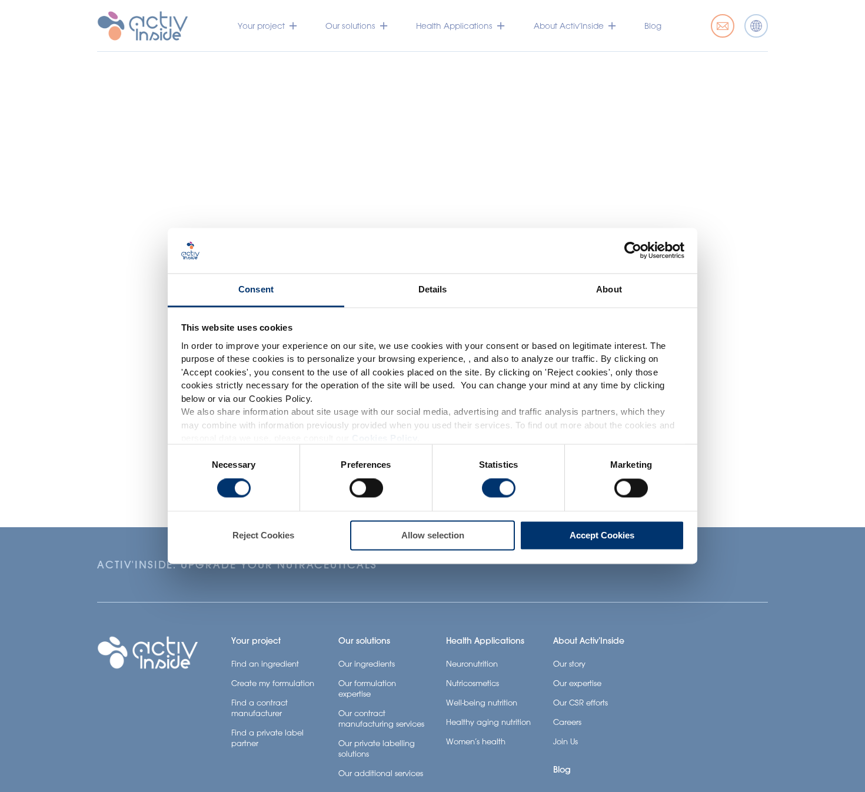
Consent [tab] (256, 289)
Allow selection (432, 535)
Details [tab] (432, 289)
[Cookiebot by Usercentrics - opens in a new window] (632, 250)
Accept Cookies (602, 535)
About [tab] (609, 289)
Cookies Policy (384, 439)
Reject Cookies (263, 535)
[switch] (366, 488)
